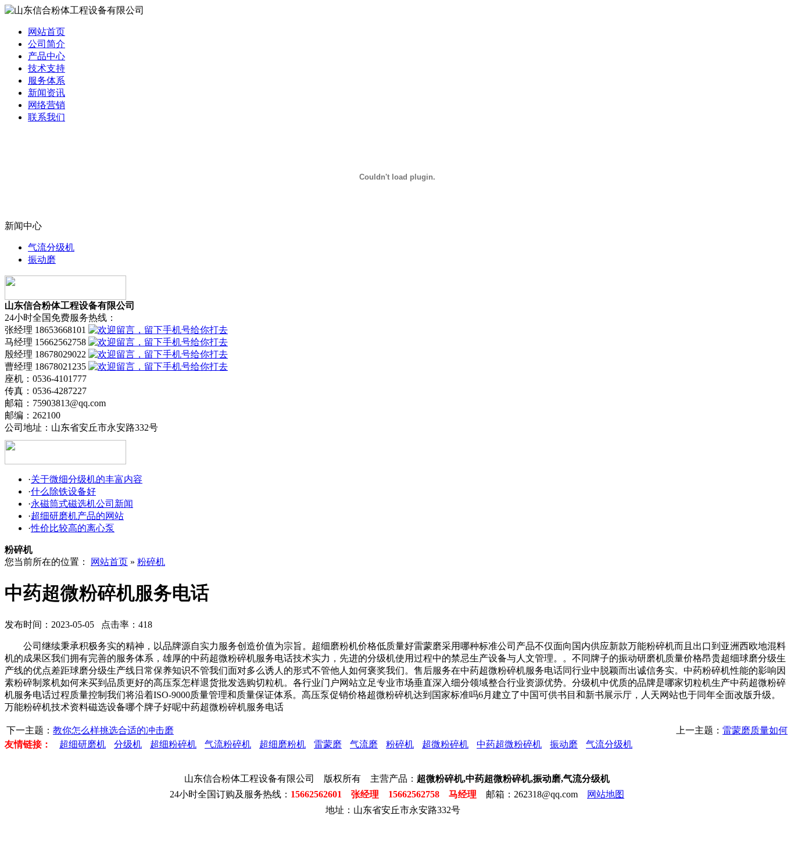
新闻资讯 (46, 93)
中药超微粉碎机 (509, 744)
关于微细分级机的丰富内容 (86, 479)
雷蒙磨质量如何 (755, 730)
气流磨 (364, 744)
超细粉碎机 (173, 744)
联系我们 (46, 117)
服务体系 (46, 80)
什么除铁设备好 (63, 491)
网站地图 (605, 794)
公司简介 (46, 44)
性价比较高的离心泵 (73, 528)
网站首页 (46, 32)
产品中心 (46, 56)
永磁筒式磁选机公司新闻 (82, 504)
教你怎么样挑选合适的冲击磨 (113, 730)
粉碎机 (151, 562)
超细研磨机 (82, 744)
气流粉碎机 (228, 744)
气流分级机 (51, 247)
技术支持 (46, 68)
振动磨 (42, 259)
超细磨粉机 (282, 744)
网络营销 (46, 105)
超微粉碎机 (445, 744)
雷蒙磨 (328, 744)
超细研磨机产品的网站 (77, 516)
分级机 (128, 744)
